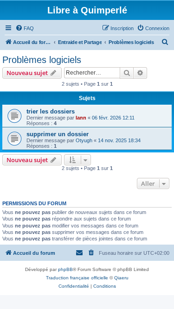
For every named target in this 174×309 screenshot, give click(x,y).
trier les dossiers (50, 111)
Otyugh (84, 140)
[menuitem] (24, 28)
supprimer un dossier (57, 134)
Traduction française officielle (77, 277)
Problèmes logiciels (41, 60)
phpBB (65, 269)
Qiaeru (121, 277)
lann (81, 117)
